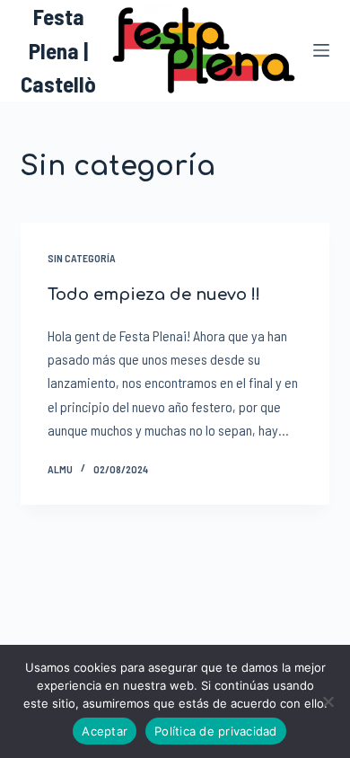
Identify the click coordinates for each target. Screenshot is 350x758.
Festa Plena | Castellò (58, 50)
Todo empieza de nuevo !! (154, 295)
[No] (328, 701)
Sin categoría (82, 257)
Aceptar (104, 731)
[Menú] (321, 50)
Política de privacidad (215, 731)
